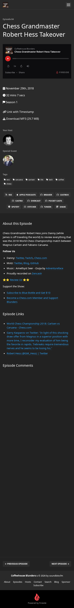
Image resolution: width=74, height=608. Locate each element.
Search (48, 581)
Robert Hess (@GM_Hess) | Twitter (27, 353)
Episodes (17, 581)
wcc (8, 179)
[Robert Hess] (8, 161)
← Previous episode (16, 563)
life (41, 179)
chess (8, 183)
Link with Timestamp (20, 112)
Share (63, 206)
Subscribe (38, 585)
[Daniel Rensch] (8, 141)
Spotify (15, 206)
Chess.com (40, 258)
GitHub (34, 263)
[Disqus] (37, 416)
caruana (19, 179)
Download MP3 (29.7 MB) (22, 119)
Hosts (28, 581)
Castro (19, 200)
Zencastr (37, 273)
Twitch (29, 258)
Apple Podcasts (27, 194)
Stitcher (31, 206)
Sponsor (66, 581)
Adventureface (54, 268)
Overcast (35, 200)
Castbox (64, 194)
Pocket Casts (55, 200)
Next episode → (60, 563)
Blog (26, 263)
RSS (10, 194)
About (7, 581)
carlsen (31, 179)
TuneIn (47, 206)
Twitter (20, 258)
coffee (61, 179)
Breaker (48, 194)
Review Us (16, 279)
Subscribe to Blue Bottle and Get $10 (28, 292)
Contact (38, 581)
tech (50, 179)
